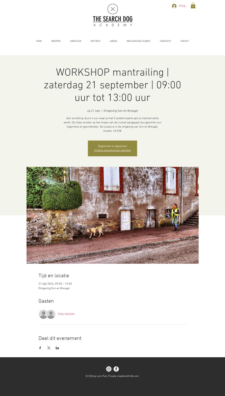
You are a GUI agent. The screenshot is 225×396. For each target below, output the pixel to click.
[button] (193, 5)
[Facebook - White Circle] (116, 369)
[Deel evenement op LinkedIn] (57, 348)
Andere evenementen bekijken (112, 150)
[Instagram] (108, 369)
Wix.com (134, 376)
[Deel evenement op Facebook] (40, 348)
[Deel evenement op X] (48, 348)
